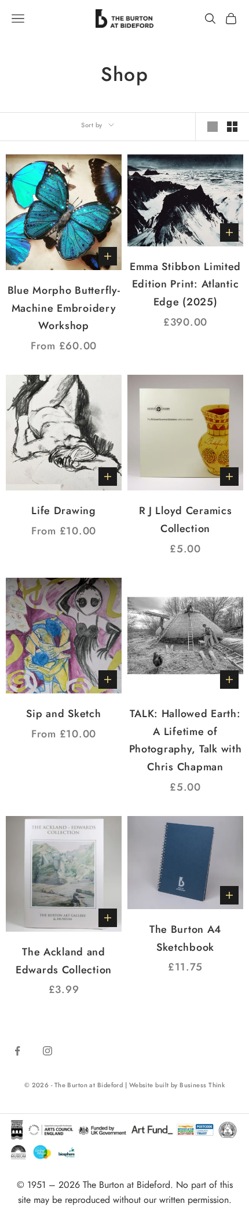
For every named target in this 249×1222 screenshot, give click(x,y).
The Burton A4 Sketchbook (185, 938)
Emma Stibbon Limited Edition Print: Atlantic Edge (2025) (185, 284)
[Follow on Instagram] (47, 1051)
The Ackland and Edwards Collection (64, 960)
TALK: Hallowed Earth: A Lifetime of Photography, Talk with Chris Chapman (185, 740)
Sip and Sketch (63, 713)
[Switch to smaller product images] (232, 127)
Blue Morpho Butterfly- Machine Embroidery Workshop (64, 308)
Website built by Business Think (177, 1085)
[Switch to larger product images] (212, 127)
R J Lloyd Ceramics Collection (185, 519)
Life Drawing (63, 510)
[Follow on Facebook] (17, 1051)
